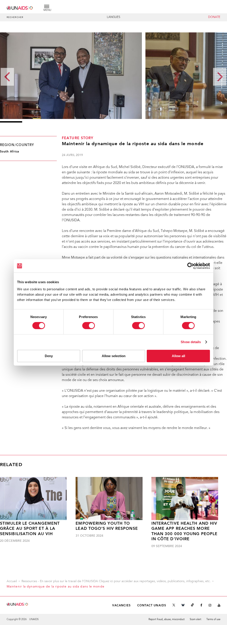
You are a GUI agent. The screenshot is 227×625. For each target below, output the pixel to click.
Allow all (178, 356)
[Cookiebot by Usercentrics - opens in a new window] (190, 266)
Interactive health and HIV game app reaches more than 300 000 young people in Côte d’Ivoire (184, 531)
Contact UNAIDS (151, 605)
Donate (214, 17)
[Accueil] (20, 7)
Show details (191, 342)
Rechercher (15, 17)
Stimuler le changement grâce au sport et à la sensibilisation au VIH (30, 529)
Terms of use (213, 619)
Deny (49, 356)
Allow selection (113, 356)
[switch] (88, 325)
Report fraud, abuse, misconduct (167, 619)
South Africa (9, 151)
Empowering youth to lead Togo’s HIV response (107, 526)
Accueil (12, 581)
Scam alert (195, 619)
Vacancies (121, 605)
